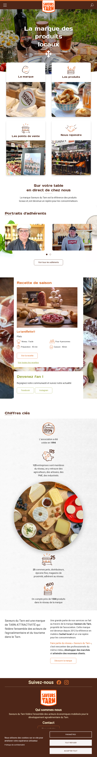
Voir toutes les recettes (28, 362)
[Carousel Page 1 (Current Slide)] (46, 254)
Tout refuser (71, 743)
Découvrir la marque (63, 661)
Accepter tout (70, 751)
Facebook (25, 390)
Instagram (43, 390)
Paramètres (70, 734)
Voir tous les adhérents (48, 262)
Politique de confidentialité (15, 745)
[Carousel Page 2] (50, 254)
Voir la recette (27, 355)
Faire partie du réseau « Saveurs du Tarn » (70, 643)
